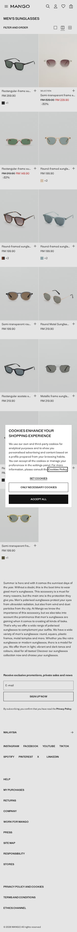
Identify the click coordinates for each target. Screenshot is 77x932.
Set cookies (38, 478)
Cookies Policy (57, 469)
